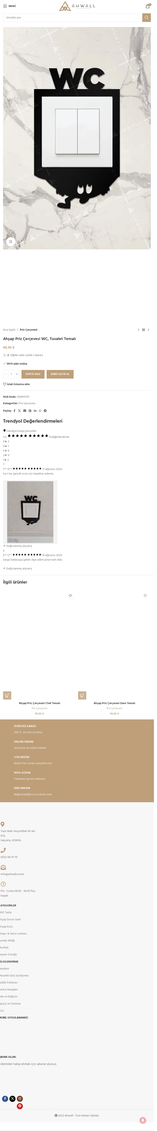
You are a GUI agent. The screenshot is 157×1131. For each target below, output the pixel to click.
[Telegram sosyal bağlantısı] (45, 411)
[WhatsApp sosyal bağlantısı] (40, 411)
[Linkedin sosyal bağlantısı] (35, 411)
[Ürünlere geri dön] (143, 330)
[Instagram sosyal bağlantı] (20, 1099)
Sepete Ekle (33, 374)
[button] (7, 695)
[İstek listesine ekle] (70, 595)
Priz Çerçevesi (28, 330)
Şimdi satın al (60, 374)
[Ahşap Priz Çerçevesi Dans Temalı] (114, 645)
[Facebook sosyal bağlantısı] (14, 411)
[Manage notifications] (143, 1120)
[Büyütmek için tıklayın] (10, 241)
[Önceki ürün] (138, 330)
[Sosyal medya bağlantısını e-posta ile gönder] (24, 411)
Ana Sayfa (9, 330)
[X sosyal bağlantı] (19, 411)
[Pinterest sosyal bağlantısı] (30, 411)
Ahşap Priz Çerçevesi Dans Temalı (114, 703)
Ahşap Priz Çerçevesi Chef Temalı (39, 703)
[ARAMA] (146, 17)
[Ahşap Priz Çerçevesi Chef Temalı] (39, 645)
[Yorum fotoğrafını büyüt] (30, 512)
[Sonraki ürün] (148, 330)
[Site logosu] (77, 6)
